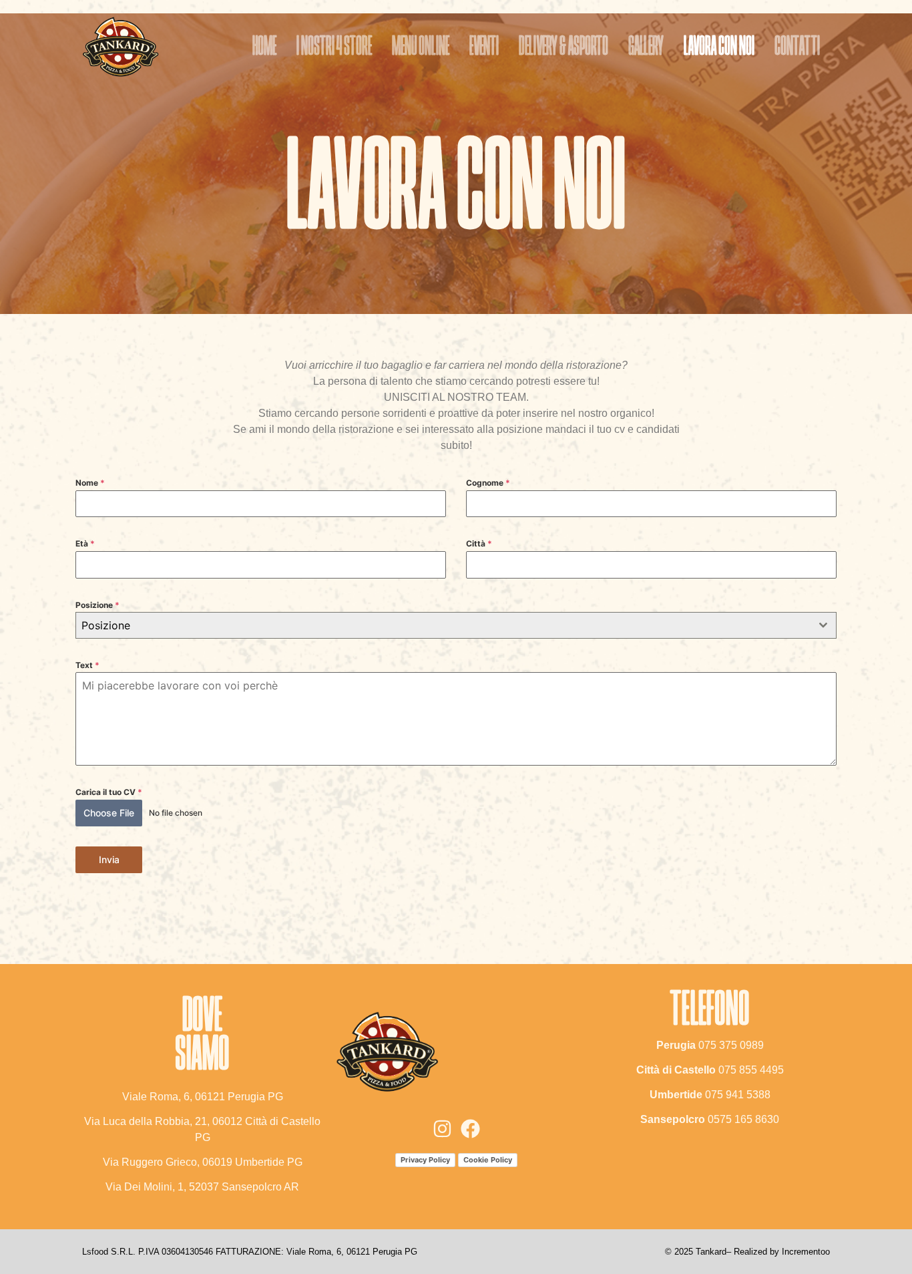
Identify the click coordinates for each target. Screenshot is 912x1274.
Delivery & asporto (563, 47)
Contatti (797, 47)
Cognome (488, 483)
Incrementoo (806, 1252)
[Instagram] (442, 1128)
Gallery (646, 47)
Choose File (108, 812)
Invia (109, 859)
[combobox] (456, 625)
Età (85, 543)
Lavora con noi (719, 47)
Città (479, 543)
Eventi (484, 47)
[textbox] (443, 625)
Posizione (97, 605)
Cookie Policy (487, 1159)
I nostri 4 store (334, 47)
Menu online (420, 47)
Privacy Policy (425, 1159)
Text (87, 665)
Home (264, 47)
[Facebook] (470, 1128)
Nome (90, 483)
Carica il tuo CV (108, 792)
